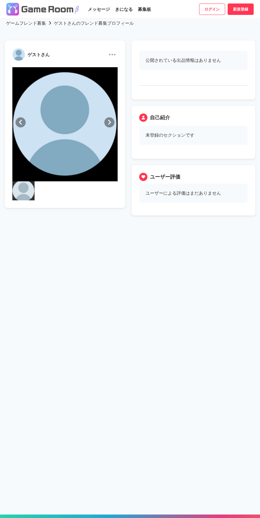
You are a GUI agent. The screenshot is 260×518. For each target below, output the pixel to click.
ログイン (212, 9)
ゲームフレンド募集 (26, 23)
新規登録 (240, 9)
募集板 (144, 9)
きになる (124, 9)
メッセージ (99, 9)
